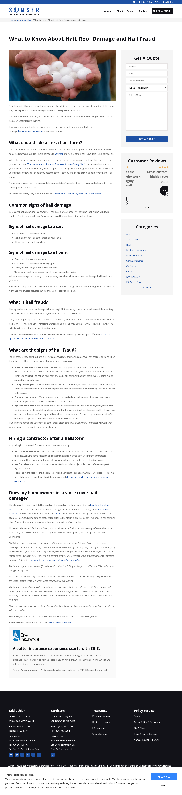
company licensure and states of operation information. (55, 560)
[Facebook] (17, 755)
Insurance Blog (24, 20)
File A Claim (139, 728)
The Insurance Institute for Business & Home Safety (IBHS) (56, 164)
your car (59, 153)
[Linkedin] (33, 755)
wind (58, 513)
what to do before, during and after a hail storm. (77, 193)
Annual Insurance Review (146, 739)
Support (131, 11)
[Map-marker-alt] (11, 755)
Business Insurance (102, 722)
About (120, 11)
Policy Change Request (145, 733)
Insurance (108, 11)
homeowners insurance (30, 131)
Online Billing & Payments (147, 722)
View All (147, 287)
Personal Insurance (102, 716)
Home (12, 20)
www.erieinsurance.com (60, 622)
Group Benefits (100, 733)
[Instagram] (28, 755)
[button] (145, 207)
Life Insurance (99, 728)
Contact (143, 11)
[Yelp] (22, 755)
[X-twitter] (39, 755)
